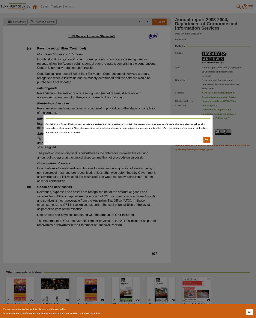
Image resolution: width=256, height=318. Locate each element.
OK (206, 139)
